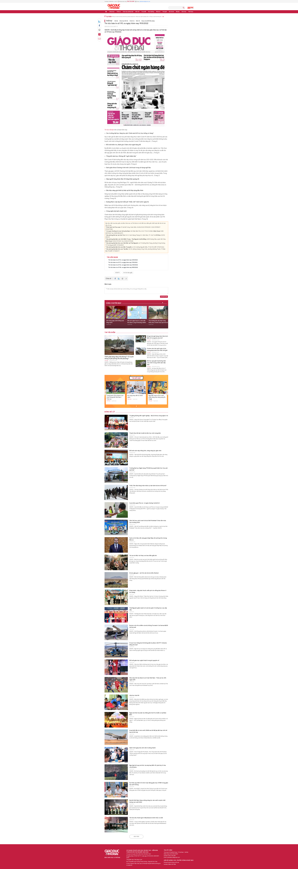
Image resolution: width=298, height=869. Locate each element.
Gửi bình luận (164, 296)
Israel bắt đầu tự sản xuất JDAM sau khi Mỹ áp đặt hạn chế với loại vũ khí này (148, 731)
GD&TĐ (117, 272)
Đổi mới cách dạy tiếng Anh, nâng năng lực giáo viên (145, 450)
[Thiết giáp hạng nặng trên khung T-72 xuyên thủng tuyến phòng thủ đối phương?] (119, 345)
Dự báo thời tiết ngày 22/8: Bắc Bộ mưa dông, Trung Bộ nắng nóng (137, 322)
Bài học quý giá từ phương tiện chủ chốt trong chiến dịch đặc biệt (156, 362)
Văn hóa (184, 11)
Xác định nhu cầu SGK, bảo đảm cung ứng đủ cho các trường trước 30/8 (135, 397)
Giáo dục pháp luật (128, 11)
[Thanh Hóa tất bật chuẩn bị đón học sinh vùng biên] (116, 440)
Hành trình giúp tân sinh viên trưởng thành (142, 748)
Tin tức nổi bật (109, 130)
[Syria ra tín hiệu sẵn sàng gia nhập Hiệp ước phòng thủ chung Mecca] (116, 545)
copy (126, 278)
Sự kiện (109, 16)
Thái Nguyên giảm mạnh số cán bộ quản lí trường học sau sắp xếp (148, 609)
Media (177, 11)
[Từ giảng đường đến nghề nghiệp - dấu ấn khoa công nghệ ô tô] (116, 422)
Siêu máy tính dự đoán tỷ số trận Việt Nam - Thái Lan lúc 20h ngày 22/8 (147, 679)
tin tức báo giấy (127, 272)
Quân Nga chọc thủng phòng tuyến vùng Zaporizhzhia (146, 853)
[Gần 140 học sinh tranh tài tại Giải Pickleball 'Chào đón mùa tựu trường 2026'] (116, 527)
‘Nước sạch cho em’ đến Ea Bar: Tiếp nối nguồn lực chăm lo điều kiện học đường (147, 836)
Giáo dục (111, 11)
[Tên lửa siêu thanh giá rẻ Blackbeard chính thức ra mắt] (157, 387)
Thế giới (164, 11)
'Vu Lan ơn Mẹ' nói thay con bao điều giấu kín (143, 555)
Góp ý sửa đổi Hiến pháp (148, 21)
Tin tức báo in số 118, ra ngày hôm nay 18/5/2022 (123, 267)
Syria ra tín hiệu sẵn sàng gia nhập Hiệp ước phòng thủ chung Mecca (148, 539)
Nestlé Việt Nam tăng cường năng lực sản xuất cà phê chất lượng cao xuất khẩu (158, 322)
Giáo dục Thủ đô (190, 8)
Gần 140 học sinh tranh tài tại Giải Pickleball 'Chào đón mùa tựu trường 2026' (147, 521)
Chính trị (132, 21)
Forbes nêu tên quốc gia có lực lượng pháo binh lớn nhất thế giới (157, 349)
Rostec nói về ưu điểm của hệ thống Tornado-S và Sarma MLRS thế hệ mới (148, 626)
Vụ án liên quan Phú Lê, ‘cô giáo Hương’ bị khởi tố (144, 503)
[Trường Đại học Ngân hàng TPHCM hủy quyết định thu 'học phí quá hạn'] (116, 475)
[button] (161, 302)
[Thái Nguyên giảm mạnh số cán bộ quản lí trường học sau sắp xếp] (116, 615)
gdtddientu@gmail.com (145, 1)
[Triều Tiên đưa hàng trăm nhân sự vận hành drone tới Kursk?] (116, 492)
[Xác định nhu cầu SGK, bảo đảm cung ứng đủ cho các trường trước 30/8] (136, 387)
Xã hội (116, 21)
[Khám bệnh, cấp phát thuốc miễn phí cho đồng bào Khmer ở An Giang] (116, 597)
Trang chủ (106, 11)
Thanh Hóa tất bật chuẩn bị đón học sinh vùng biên (145, 433)
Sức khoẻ (171, 11)
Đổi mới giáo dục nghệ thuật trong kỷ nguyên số (144, 660)
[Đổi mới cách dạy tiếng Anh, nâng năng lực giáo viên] (116, 457)
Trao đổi (143, 11)
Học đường (151, 11)
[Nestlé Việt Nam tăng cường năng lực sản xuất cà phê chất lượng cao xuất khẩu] (158, 312)
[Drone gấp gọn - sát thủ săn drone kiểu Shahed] (116, 580)
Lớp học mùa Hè (134, 695)
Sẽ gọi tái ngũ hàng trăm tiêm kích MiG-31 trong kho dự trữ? (157, 337)
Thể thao (190, 11)
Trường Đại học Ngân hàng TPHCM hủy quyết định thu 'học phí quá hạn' (148, 469)
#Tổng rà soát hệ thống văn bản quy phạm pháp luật (137, 16)
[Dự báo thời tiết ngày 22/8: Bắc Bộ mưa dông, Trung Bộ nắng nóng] (137, 312)
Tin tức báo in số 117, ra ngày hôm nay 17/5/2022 (122, 262)
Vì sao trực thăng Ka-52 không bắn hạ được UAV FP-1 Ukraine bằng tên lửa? (148, 644)
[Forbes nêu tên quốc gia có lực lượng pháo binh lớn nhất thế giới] (141, 351)
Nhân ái (158, 11)
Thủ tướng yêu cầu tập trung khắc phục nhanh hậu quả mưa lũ (116, 321)
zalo (99, 20)
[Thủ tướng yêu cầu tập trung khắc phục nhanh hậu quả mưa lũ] (116, 312)
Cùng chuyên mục (113, 303)
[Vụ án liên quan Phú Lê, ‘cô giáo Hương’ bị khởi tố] (116, 510)
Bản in (99, 29)
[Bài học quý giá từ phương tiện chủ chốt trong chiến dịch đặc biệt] (141, 363)
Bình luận (99, 34)
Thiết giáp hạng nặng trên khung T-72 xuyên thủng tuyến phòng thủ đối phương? (119, 357)
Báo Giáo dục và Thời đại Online (114, 6)
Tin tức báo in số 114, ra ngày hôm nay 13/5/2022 (123, 265)
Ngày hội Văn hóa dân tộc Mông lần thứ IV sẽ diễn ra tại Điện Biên (147, 714)
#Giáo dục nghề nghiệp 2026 (118, 16)
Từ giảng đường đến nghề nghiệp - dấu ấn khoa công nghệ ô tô (148, 415)
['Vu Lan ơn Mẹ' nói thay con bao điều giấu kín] (116, 562)
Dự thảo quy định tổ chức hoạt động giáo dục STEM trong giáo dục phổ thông (148, 783)
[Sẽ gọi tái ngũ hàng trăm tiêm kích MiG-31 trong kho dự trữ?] (141, 338)
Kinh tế (138, 21)
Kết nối (137, 11)
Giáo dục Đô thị (123, 21)
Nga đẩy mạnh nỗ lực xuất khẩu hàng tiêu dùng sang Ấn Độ (115, 397)
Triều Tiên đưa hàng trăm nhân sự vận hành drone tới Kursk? (147, 485)
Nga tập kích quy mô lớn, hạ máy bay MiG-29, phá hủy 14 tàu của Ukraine (147, 766)
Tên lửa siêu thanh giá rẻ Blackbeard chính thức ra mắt (157, 396)
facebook (99, 24)
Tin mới (99, 38)
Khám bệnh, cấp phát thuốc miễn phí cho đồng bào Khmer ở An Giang (147, 591)
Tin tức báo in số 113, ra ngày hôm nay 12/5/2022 (123, 260)
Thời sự (119, 11)
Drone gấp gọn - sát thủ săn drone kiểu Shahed (143, 573)
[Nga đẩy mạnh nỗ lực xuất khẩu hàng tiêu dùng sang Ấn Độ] (115, 387)
